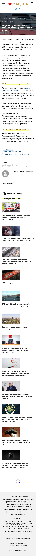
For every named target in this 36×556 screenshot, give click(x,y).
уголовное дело (10, 154)
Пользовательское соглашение (18, 538)
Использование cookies (18, 550)
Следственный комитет (13, 152)
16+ (19, 519)
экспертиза (25, 154)
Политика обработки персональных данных (18, 544)
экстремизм (9, 157)
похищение (9, 149)
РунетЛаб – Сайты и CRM (22, 531)
